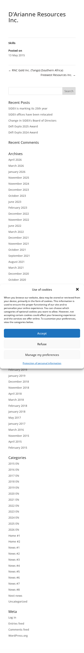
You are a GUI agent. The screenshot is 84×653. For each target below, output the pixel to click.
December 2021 (18, 237)
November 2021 (18, 243)
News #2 (14, 553)
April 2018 (15, 393)
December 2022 (18, 213)
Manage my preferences (42, 355)
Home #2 (14, 541)
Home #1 (14, 535)
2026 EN (13, 529)
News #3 (14, 559)
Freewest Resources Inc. (58, 75)
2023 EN (13, 511)
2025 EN (13, 523)
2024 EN (13, 517)
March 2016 (16, 430)
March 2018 (16, 400)
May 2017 (14, 417)
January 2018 (16, 411)
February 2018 (17, 406)
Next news (15, 595)
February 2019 (17, 370)
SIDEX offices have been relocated (30, 114)
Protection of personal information (42, 363)
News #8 (14, 589)
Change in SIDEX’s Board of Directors (32, 120)
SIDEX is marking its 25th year (27, 108)
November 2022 (18, 219)
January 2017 (16, 423)
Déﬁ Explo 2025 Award (23, 126)
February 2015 (17, 447)
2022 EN (13, 505)
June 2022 (14, 226)
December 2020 (18, 273)
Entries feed (16, 623)
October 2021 (17, 249)
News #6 (14, 577)
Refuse (42, 344)
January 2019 (16, 376)
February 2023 (17, 207)
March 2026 (16, 166)
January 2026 (16, 172)
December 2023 (18, 189)
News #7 (14, 583)
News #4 (14, 565)
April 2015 (15, 441)
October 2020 (17, 279)
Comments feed (18, 629)
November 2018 (18, 387)
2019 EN (13, 487)
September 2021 (19, 256)
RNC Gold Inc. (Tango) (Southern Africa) (35, 70)
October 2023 (17, 196)
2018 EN (13, 481)
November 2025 (18, 177)
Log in (12, 617)
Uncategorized (17, 601)
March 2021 (16, 267)
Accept (42, 333)
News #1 (14, 547)
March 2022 (16, 232)
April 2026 (15, 159)
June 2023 (14, 202)
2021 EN (13, 499)
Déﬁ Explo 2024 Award (23, 132)
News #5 (14, 571)
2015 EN (13, 463)
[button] (77, 289)
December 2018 (18, 381)
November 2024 (18, 183)
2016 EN (13, 469)
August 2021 (16, 262)
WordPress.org (18, 635)
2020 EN (13, 493)
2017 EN (13, 475)
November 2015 (18, 436)
